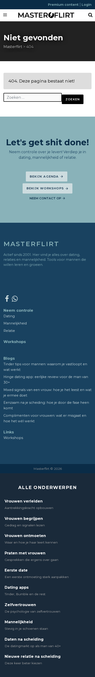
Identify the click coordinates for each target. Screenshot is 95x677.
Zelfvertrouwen (20, 605)
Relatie (9, 331)
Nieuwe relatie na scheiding (33, 656)
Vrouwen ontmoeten (25, 536)
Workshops (14, 342)
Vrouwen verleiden (24, 501)
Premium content (64, 5)
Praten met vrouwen (25, 553)
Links (8, 432)
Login (87, 5)
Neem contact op (46, 198)
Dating (9, 316)
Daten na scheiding (24, 639)
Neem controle (18, 310)
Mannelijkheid (15, 323)
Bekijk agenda (45, 176)
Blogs (9, 358)
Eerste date (16, 570)
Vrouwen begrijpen (24, 518)
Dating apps (17, 587)
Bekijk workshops (46, 188)
